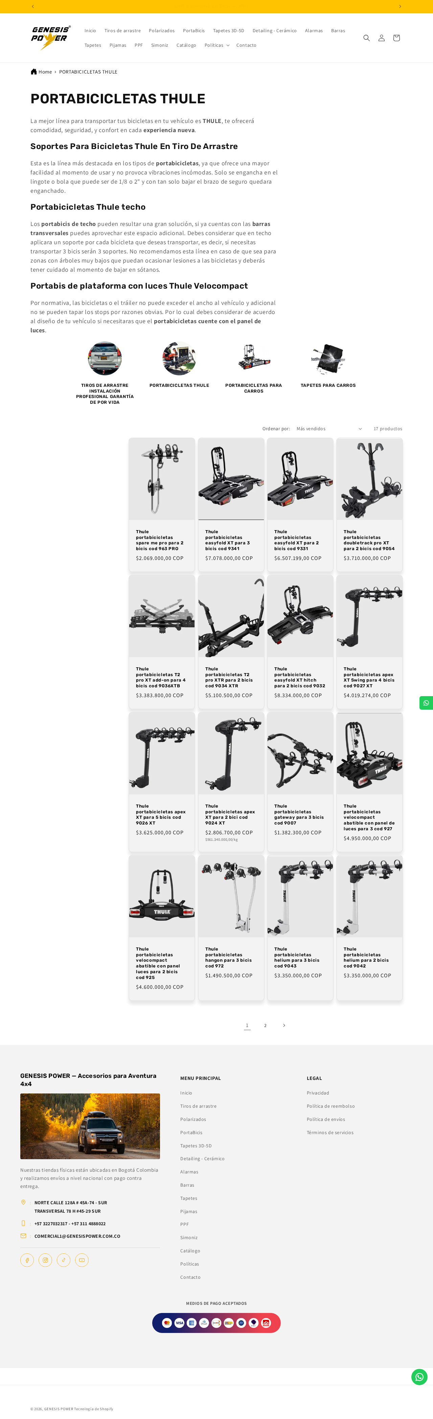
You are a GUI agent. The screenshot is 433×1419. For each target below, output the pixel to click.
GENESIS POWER (58, 1408)
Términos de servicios (330, 1132)
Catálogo (190, 1251)
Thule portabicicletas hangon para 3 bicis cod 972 (228, 957)
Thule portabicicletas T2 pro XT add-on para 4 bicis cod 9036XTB (161, 677)
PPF (184, 1224)
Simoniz (189, 1237)
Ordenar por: (276, 428)
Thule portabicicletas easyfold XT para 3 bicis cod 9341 (227, 540)
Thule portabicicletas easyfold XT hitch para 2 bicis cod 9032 (299, 677)
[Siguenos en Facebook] (27, 1260)
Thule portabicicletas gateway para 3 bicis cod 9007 (299, 815)
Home (45, 71)
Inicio (186, 1093)
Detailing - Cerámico (202, 1158)
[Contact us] (419, 1377)
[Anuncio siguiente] (400, 6)
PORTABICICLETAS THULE (88, 71)
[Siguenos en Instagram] (45, 1260)
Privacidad (318, 1093)
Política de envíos (326, 1119)
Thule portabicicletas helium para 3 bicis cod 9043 (296, 957)
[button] (216, 45)
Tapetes (188, 1198)
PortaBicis (191, 1132)
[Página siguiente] (283, 1025)
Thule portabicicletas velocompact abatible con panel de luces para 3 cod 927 (369, 818)
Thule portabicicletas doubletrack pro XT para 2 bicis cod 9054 (369, 540)
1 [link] (247, 1025)
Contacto (190, 1277)
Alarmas (189, 1172)
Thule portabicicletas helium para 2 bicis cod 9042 (366, 957)
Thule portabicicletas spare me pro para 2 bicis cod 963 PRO (159, 540)
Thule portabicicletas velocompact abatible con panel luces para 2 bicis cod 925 (158, 963)
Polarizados (193, 1119)
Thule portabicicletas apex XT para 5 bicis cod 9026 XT (161, 815)
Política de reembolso (331, 1106)
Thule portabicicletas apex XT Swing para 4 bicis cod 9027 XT (369, 677)
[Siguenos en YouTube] (82, 1260)
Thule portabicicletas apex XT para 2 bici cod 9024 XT (230, 815)
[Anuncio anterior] (32, 6)
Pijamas (188, 1211)
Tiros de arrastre (198, 1106)
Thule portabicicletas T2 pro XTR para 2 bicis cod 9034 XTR (229, 677)
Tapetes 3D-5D (196, 1146)
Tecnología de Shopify (93, 1408)
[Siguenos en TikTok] (63, 1260)
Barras (187, 1185)
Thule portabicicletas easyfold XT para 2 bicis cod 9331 (296, 540)
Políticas (189, 1264)
